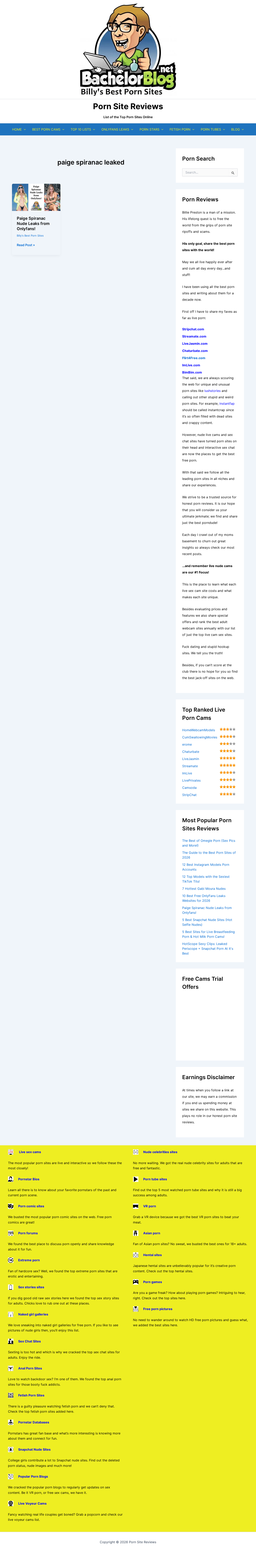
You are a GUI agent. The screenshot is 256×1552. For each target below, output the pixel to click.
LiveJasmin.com (195, 344)
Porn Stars (149, 129)
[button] (24, 129)
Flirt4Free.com (193, 358)
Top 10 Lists (81, 129)
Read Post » (26, 245)
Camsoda (189, 788)
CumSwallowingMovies (199, 737)
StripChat (189, 795)
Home (17, 129)
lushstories (212, 391)
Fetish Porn (180, 129)
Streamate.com (194, 336)
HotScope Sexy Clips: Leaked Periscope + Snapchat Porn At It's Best (207, 948)
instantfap (227, 403)
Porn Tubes (211, 129)
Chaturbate (190, 752)
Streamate (190, 766)
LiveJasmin (190, 759)
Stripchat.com (193, 329)
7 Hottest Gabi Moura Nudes (204, 889)
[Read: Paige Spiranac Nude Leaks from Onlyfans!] (36, 197)
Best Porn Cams (46, 129)
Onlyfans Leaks (115, 129)
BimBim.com (192, 372)
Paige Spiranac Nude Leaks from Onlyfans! (33, 223)
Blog (235, 129)
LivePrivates (191, 780)
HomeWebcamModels (198, 730)
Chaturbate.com (195, 351)
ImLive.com (191, 365)
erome (187, 744)
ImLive (187, 773)
